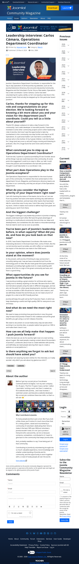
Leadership (21, 366)
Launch (66, 8)
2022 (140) (63, 73)
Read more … (65, 206)
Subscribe (64, 520)
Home (9, 18)
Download (52, 8)
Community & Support (48, 2)
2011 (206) (63, 142)
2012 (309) (63, 135)
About (43, 18)
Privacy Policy (66, 516)
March (40, 47)
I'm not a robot (66, 491)
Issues (16, 18)
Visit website (20, 461)
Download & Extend (18, 2)
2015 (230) (63, 114)
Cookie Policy (45, 545)
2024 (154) (63, 59)
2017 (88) (63, 100)
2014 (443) (63, 121)
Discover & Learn (33, 2)
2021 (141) (63, 80)
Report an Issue (42, 547)
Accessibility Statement (18, 545)
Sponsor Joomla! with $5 (60, 545)
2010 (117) (63, 149)
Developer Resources (64, 2)
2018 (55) (63, 93)
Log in (65, 439)
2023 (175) (63, 66)
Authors (24, 18)
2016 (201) (63, 107)
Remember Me (66, 422)
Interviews (11, 366)
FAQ (49, 18)
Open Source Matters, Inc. (37, 557)
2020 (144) (63, 87)
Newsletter (34, 18)
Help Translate (30, 547)
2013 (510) (63, 128)
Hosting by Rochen (39, 563)
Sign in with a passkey (66, 431)
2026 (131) (63, 45)
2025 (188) (63, 52)
